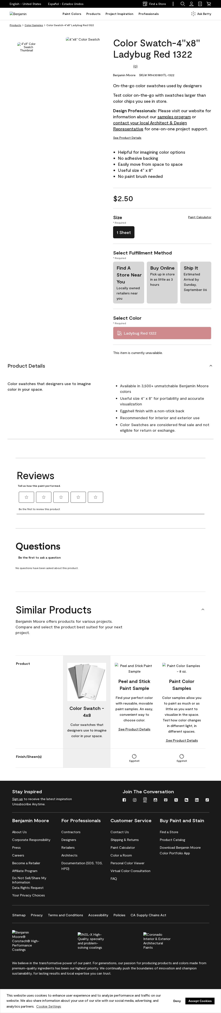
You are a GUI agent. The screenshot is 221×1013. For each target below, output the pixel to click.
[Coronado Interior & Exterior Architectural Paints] (164, 940)
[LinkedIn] (197, 800)
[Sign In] (191, 3)
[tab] (26, 47)
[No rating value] (123, 66)
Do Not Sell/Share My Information (29, 880)
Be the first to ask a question (39, 557)
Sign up (17, 799)
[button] (66, 4)
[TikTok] (207, 800)
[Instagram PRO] (145, 800)
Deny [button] (177, 1001)
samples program (174, 116)
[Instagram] (134, 800)
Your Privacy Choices (28, 895)
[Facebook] (124, 800)
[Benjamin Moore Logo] (23, 14)
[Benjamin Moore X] (176, 800)
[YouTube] (155, 800)
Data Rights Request (28, 887)
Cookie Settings (48, 1006)
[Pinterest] (165, 800)
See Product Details (127, 137)
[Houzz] (186, 800)
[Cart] (208, 3)
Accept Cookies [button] (200, 1001)
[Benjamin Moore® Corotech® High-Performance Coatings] (33, 940)
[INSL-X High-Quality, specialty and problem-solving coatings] (99, 940)
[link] (200, 3)
